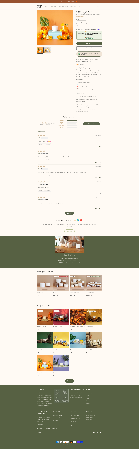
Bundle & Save (89, 393)
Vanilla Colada (90, 350)
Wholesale (55, 420)
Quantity (78, 19)
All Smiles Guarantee (75, 422)
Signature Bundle (74, 292)
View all (69, 381)
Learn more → (40, 424)
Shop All (88, 403)
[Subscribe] (61, 432)
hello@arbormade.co (58, 415)
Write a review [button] (91, 124)
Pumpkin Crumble (41, 326)
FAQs (71, 425)
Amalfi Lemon (57, 350)
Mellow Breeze (73, 350)
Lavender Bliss (57, 373)
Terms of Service (90, 415)
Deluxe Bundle (90, 292)
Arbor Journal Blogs (75, 418)
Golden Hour (89, 326)
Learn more (69, 231)
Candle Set (40, 292)
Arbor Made (67, 444)
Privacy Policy (89, 417)
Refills (87, 398)
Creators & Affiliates (58, 418)
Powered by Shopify (73, 444)
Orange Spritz (40, 373)
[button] (46, 6)
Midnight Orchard (57, 326)
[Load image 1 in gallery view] (40, 50)
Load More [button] (69, 213)
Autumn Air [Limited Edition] (77, 326)
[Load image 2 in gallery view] (47, 50)
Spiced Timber (40, 350)
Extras (87, 400)
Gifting (87, 395)
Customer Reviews (74, 415)
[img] (41, 136)
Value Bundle (56, 292)
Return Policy (89, 419)
